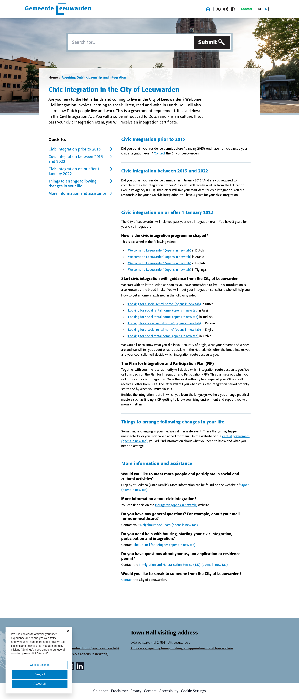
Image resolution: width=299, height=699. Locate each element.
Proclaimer (119, 691)
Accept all (40, 683)
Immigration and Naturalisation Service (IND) (183, 565)
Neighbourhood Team (169, 525)
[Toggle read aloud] (225, 9)
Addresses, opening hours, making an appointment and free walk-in (181, 648)
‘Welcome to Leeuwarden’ (159, 250)
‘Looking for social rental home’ (163, 310)
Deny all (40, 674)
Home (53, 77)
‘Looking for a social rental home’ (164, 304)
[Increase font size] (218, 9)
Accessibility (168, 691)
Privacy (135, 691)
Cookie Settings (193, 691)
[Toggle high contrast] (232, 9)
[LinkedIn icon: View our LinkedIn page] (80, 666)
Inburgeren (176, 505)
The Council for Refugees (164, 545)
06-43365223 (84, 654)
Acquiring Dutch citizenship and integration (94, 77)
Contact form (94, 648)
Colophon (100, 691)
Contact (246, 9)
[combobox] (130, 42)
